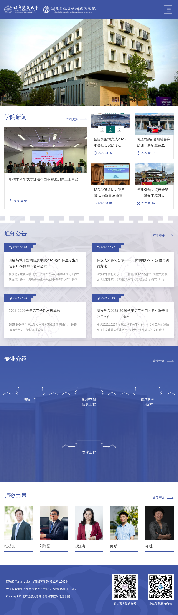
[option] (89, 62)
